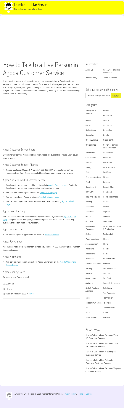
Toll (86, 307)
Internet (106, 206)
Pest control (108, 234)
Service (88, 273)
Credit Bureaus (91, 139)
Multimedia (107, 221)
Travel (9, 289)
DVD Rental (108, 152)
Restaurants (90, 253)
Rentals (106, 248)
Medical (106, 216)
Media (88, 216)
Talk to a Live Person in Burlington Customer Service (100, 353)
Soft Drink (107, 278)
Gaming (106, 182)
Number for (30, 4)
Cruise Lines (90, 144)
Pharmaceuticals (92, 239)
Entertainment (109, 167)
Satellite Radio (109, 258)
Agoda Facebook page (58, 185)
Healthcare (107, 191)
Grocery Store (108, 187)
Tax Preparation (109, 293)
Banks (88, 120)
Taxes (87, 297)
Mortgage (89, 221)
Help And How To (92, 196)
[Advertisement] (62, 38)
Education (107, 157)
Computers (107, 130)
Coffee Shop (90, 130)
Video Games (91, 317)
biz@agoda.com (52, 234)
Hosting (88, 201)
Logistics (106, 211)
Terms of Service (110, 77)
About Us (89, 69)
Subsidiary (107, 288)
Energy (88, 167)
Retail (105, 253)
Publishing (89, 248)
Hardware (89, 191)
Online (88, 234)
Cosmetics (89, 135)
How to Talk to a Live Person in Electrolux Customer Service (99, 361)
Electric (88, 162)
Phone (106, 239)
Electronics (107, 162)
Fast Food (107, 172)
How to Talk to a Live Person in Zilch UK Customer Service (101, 345)
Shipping (107, 273)
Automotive (107, 115)
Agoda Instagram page (49, 196)
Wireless (106, 317)
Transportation (109, 307)
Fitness (106, 177)
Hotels (105, 201)
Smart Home (90, 278)
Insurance (89, 206)
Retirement (90, 258)
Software (89, 283)
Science (106, 263)
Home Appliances (110, 196)
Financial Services (93, 177)
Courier (106, 135)
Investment (89, 211)
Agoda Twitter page (48, 192)
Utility (105, 312)
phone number (91, 244)
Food (87, 182)
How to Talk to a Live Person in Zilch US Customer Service (101, 337)
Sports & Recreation (111, 283)
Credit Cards (108, 139)
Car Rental (107, 125)
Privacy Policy (91, 77)
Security (88, 268)
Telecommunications (93, 302)
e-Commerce (90, 157)
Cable (87, 125)
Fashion (88, 172)
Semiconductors (109, 268)
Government (90, 187)
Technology (108, 297)
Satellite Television (93, 263)
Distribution (90, 152)
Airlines (106, 110)
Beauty (106, 120)
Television (107, 302)
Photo (105, 244)
